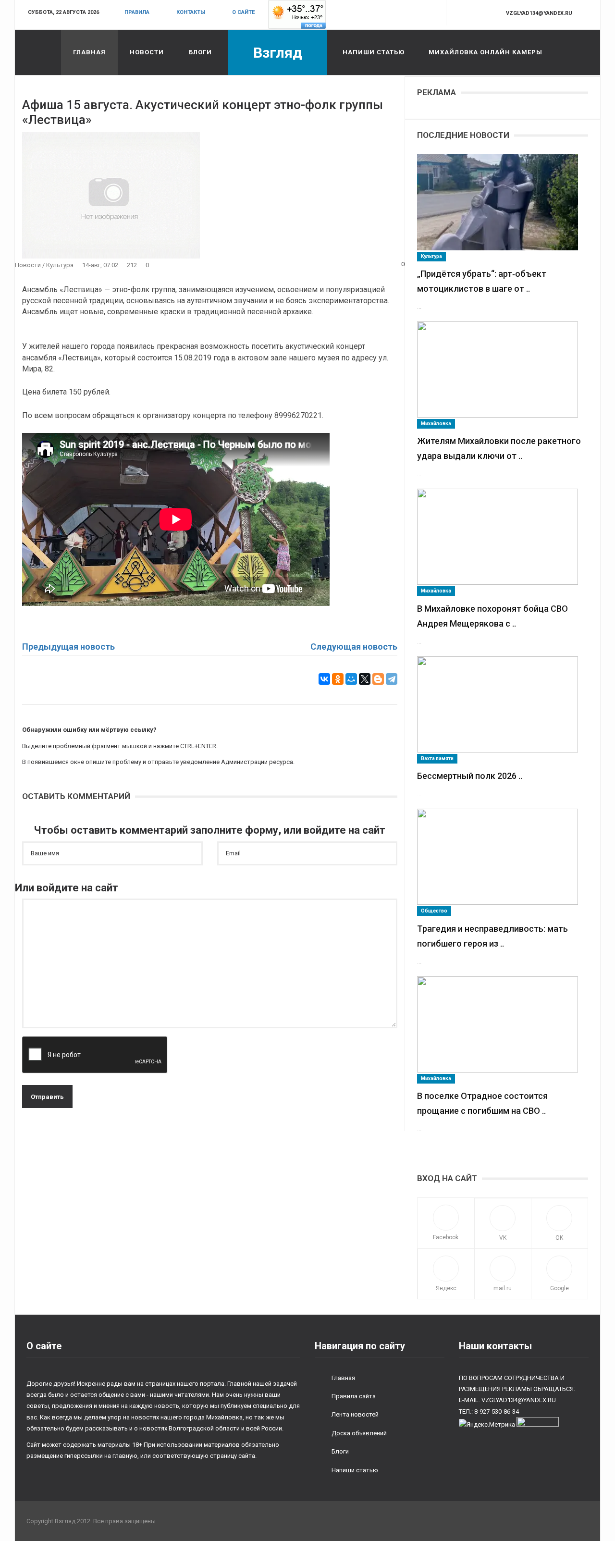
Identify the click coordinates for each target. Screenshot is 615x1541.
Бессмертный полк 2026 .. (469, 776)
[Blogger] (378, 679)
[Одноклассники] (338, 679)
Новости (147, 52)
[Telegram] (391, 679)
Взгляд (277, 52)
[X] (364, 679)
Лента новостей (355, 1414)
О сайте (243, 12)
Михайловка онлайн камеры (485, 52)
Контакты (190, 12)
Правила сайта (354, 1396)
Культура (60, 265)
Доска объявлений (359, 1433)
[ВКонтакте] (324, 679)
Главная (89, 52)
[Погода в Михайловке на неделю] (297, 14)
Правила (136, 12)
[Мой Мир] (351, 679)
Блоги (200, 52)
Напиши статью (374, 52)
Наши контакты (495, 1346)
